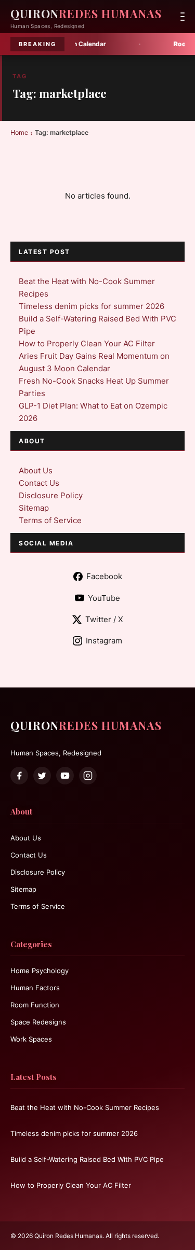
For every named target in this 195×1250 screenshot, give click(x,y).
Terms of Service (50, 520)
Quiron (86, 13)
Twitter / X (104, 619)
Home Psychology (39, 970)
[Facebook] (19, 775)
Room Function (34, 1005)
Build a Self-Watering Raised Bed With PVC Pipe (87, 1159)
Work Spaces (31, 1039)
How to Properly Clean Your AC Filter (87, 343)
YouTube (104, 598)
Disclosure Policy (51, 495)
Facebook (104, 576)
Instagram (104, 640)
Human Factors (35, 988)
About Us (36, 470)
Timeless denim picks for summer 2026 (91, 306)
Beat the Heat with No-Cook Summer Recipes (84, 1107)
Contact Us (39, 483)
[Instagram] (88, 775)
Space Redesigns (38, 1022)
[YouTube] (65, 775)
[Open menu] (182, 16)
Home (19, 132)
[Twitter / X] (42, 775)
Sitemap (34, 508)
